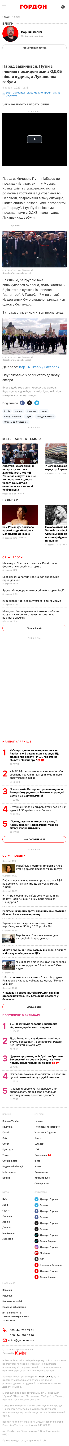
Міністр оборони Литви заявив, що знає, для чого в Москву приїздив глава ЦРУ (34, 951)
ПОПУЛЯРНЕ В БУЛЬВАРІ (21, 1015)
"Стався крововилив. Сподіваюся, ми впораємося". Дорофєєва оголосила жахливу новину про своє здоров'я (33, 1092)
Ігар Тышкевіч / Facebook (39, 367)
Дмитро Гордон (49, 1199)
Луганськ (7, 1238)
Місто (5, 1192)
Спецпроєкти (41, 1183)
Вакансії (7, 1290)
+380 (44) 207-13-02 (21, 1335)
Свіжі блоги (12, 557)
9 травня (31, 411)
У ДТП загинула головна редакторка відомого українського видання (33, 1025)
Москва (18, 411)
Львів (5, 1204)
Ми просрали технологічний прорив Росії (33, 590)
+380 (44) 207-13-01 (21, 1330)
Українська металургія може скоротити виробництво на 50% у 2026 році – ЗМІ (27, 924)
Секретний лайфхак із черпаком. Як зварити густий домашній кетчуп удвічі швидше (37, 1075)
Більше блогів (34, 628)
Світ (64, 473)
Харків (6, 1221)
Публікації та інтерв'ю (47, 1126)
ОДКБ (29, 416)
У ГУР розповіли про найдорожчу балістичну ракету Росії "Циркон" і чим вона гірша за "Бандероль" (30, 899)
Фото (37, 1160)
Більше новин (34, 1006)
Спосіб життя (9, 1160)
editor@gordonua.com (21, 1340)
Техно (5, 1155)
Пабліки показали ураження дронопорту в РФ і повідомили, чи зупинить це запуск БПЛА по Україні (32, 883)
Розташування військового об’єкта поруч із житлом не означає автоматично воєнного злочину (31, 614)
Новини (6, 1114)
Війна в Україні (10, 1121)
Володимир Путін (45, 416)
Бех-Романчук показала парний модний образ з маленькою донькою (18, 530)
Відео (37, 1166)
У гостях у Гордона (45, 1132)
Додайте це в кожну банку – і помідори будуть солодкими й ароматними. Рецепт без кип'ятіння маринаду (36, 1042)
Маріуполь (8, 1233)
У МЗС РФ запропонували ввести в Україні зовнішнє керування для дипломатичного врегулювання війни (36, 774)
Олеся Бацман (48, 1241)
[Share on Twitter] (29, 403)
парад (44, 411)
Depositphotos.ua (47, 1376)
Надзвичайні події (12, 1166)
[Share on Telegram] (36, 403)
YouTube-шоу (42, 1177)
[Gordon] (33, 6)
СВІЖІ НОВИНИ (14, 855)
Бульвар (10, 500)
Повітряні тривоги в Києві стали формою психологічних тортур (29, 565)
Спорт (5, 1143)
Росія (7, 411)
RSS (42, 1259)
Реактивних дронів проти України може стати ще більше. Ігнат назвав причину (34, 912)
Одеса (5, 1210)
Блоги (17, 16)
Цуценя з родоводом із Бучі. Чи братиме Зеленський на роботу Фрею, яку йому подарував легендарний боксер (36, 1059)
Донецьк (7, 1216)
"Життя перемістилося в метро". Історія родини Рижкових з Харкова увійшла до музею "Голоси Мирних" (32, 980)
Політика (7, 1126)
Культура (7, 1149)
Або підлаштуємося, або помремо (32, 600)
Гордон (6, 16)
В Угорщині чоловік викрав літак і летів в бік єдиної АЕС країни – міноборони (38, 808)
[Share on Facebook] (22, 403)
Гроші (5, 1132)
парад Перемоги (12, 416)
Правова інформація (14, 1307)
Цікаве (6, 1177)
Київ (4, 1199)
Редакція (7, 1295)
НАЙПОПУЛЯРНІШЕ (16, 741)
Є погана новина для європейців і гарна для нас (37, 937)
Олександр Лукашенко (16, 422)
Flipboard (45, 1253)
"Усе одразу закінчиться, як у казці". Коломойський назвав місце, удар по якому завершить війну (34, 825)
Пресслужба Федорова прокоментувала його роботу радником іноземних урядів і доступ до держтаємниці (37, 792)
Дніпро (6, 1227)
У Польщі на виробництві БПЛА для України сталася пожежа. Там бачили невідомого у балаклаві (30, 996)
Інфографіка (9, 1172)
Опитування (41, 1172)
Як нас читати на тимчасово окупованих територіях (15, 1316)
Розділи (38, 1114)
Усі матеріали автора (35, 47)
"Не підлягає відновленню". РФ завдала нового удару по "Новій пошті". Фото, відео (41, 965)
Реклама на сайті (12, 1301)
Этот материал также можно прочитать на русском (33, 94)
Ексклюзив (40, 1155)
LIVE (36, 1149)
